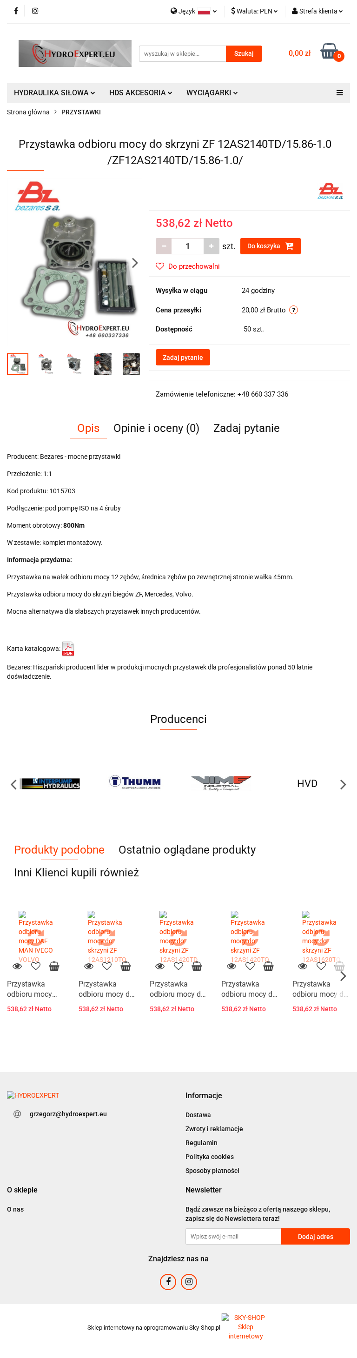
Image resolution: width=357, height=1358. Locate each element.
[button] (203, 1096)
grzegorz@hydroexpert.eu (68, 1114)
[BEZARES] (330, 190)
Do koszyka (264, 246)
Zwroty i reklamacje (214, 1129)
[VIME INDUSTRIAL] (221, 784)
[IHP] (50, 784)
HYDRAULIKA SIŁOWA (52, 92)
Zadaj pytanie (183, 357)
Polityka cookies (209, 1156)
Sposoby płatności (212, 1170)
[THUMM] (136, 784)
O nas (15, 1209)
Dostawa (198, 1115)
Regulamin (201, 1142)
